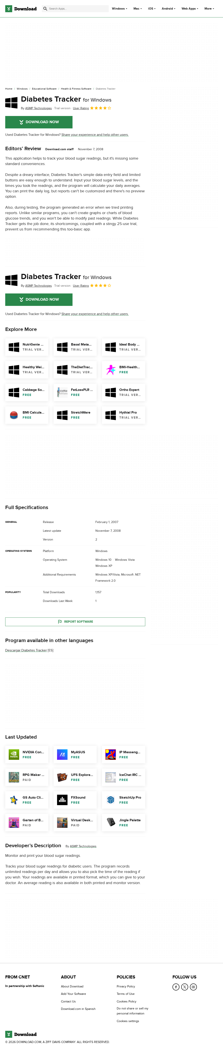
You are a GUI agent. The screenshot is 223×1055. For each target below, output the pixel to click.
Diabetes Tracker (66, 99)
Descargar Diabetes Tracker (26, 650)
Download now (42, 122)
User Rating (81, 108)
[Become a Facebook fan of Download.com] (175, 986)
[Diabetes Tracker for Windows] (11, 103)
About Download (72, 986)
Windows (118, 8)
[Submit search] (45, 8)
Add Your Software (73, 994)
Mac (136, 8)
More (208, 8)
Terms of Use (126, 994)
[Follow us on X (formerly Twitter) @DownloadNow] (184, 986)
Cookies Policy (126, 1001)
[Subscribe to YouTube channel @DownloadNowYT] (193, 986)
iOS (150, 8)
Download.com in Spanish (78, 1009)
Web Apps (189, 8)
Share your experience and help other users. (95, 135)
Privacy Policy (126, 986)
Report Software (78, 622)
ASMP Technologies (83, 846)
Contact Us (68, 1001)
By (36, 108)
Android (167, 8)
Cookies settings (128, 1021)
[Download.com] (21, 8)
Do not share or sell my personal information (132, 1011)
